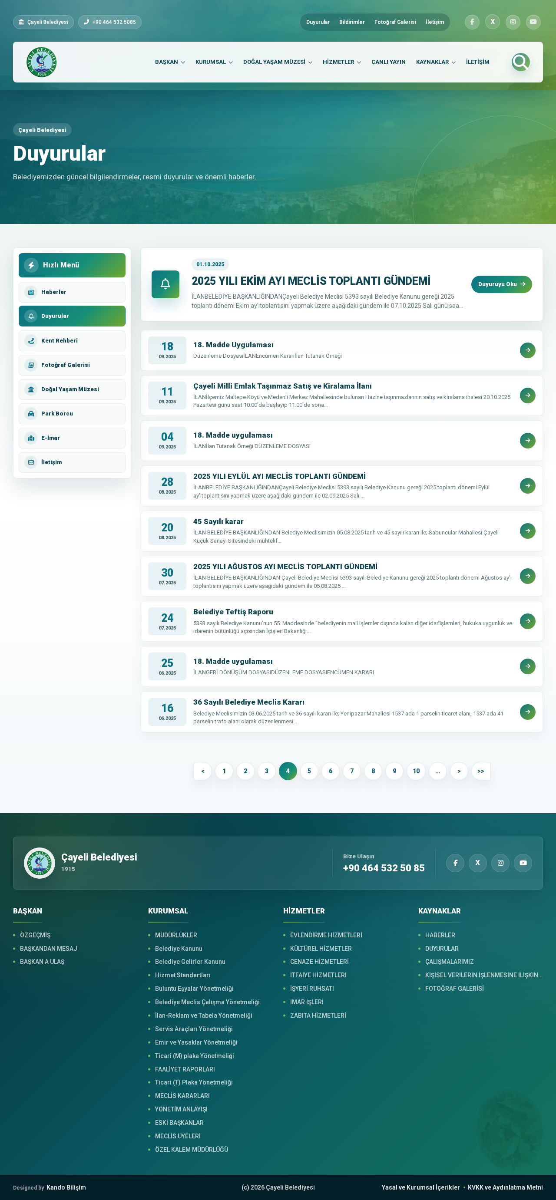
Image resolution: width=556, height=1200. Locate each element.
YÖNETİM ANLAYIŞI (181, 1109)
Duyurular (318, 22)
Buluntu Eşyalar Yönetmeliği (194, 988)
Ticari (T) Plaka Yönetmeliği (194, 1082)
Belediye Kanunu (178, 948)
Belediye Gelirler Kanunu (190, 961)
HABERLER (440, 935)
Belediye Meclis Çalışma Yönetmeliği (207, 1002)
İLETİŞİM (478, 62)
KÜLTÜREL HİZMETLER (321, 948)
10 (416, 771)
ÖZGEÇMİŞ (35, 935)
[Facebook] (472, 22)
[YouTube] (533, 22)
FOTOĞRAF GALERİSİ (454, 988)
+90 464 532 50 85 (384, 868)
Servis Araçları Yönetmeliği (194, 1028)
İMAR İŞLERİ (307, 1002)
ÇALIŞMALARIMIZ (449, 961)
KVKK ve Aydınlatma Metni (505, 1187)
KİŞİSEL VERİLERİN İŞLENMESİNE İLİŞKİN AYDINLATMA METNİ (484, 975)
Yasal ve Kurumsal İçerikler (421, 1187)
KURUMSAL (210, 62)
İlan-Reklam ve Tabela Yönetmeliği (203, 1015)
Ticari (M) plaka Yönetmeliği (194, 1055)
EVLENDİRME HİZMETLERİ (326, 935)
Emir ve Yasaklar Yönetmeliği (196, 1042)
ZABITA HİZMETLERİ (318, 1015)
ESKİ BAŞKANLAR (179, 1122)
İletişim (435, 22)
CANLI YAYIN (388, 62)
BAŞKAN (166, 62)
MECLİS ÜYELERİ (178, 1136)
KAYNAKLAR (432, 62)
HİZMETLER (338, 62)
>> (480, 771)
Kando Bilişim (49, 1187)
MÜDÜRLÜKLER (176, 935)
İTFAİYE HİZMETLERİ (318, 975)
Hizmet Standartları (183, 975)
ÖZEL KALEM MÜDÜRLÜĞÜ (191, 1149)
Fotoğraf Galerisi (395, 22)
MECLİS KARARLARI (182, 1095)
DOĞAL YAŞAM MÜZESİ (274, 62)
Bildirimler (352, 22)
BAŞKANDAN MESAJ (48, 948)
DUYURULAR (442, 948)
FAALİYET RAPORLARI (185, 1069)
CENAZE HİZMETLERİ (319, 961)
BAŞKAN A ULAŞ (42, 961)
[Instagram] (513, 22)
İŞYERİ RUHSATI (312, 988)
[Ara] (521, 62)
